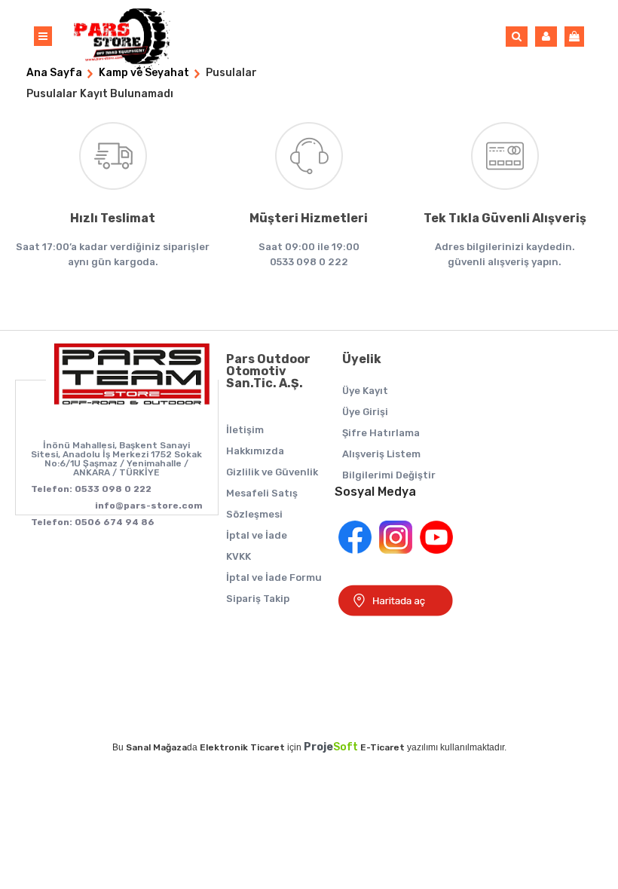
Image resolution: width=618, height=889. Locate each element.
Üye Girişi (365, 411)
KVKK (238, 556)
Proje (331, 747)
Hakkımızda (255, 451)
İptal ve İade (256, 535)
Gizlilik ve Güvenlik (272, 472)
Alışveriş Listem (381, 454)
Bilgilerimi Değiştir (389, 475)
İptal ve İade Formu (274, 577)
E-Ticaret (382, 747)
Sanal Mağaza (156, 747)
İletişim (245, 429)
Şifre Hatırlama (381, 432)
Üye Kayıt (365, 390)
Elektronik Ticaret (242, 747)
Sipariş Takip (257, 598)
